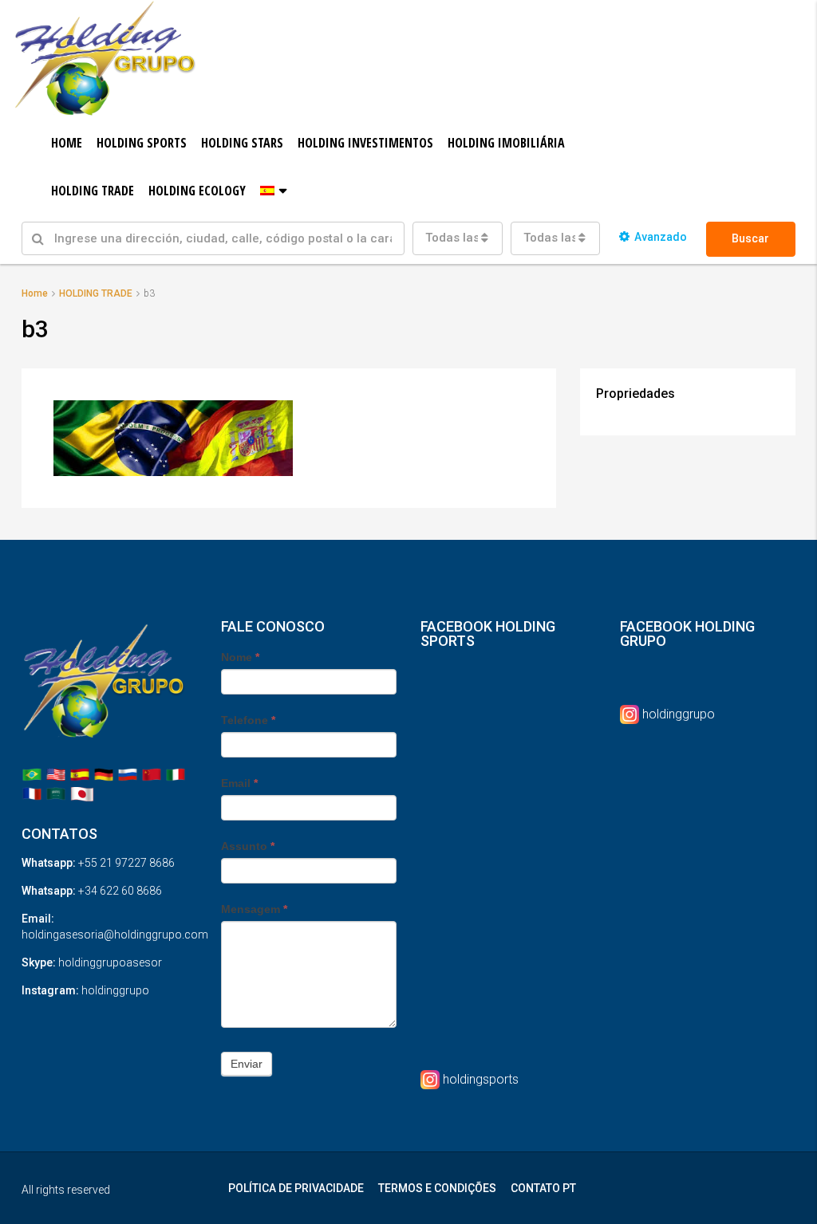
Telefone (248, 720)
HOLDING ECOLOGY (197, 190)
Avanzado (660, 236)
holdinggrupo (678, 714)
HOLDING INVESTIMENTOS (365, 143)
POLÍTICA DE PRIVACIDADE (296, 1188)
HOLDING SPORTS (142, 143)
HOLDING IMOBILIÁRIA (506, 143)
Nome (240, 657)
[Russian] (127, 773)
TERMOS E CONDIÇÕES (437, 1188)
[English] (55, 773)
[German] (103, 773)
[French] (32, 793)
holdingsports (481, 1079)
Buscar (750, 238)
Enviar (246, 1063)
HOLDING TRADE (92, 190)
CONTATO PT (543, 1188)
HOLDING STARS (242, 143)
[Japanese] (82, 793)
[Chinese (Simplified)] (151, 773)
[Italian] (175, 773)
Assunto (247, 846)
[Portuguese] (32, 773)
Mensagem (254, 909)
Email (239, 783)
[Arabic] (55, 793)
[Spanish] (79, 773)
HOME (66, 143)
